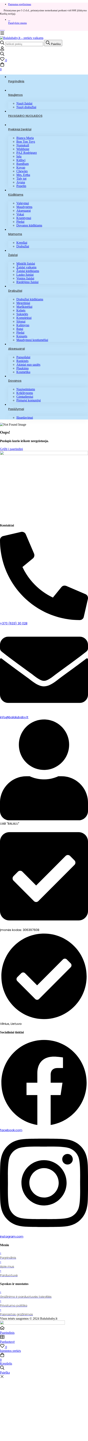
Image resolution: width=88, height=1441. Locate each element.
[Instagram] (4, 29)
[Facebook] (1, 29)
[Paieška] (44, 54)
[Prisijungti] (2, 49)
